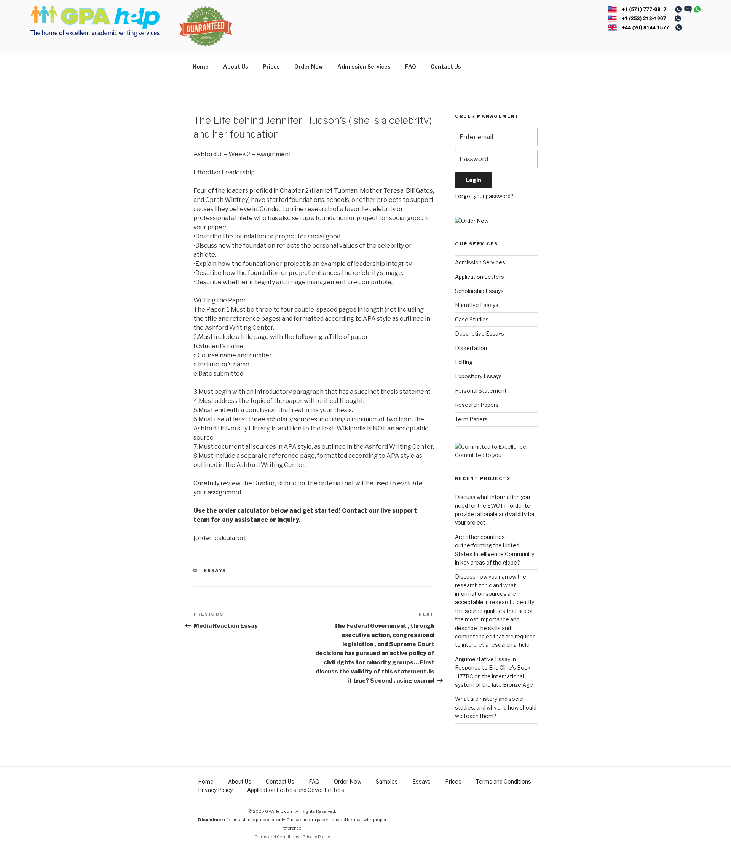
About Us (235, 66)
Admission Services (364, 66)
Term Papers (471, 419)
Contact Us (446, 66)
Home (201, 66)
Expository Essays (478, 376)
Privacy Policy (215, 790)
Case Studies (472, 319)
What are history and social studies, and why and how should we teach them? (495, 707)
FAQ (410, 66)
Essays (215, 570)
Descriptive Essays (479, 333)
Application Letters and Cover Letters (295, 790)
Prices (271, 66)
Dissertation (471, 348)
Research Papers (477, 404)
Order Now (308, 66)
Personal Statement (481, 390)
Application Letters (479, 276)
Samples (387, 781)
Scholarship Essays (479, 291)
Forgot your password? (484, 196)
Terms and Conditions (503, 781)
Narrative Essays (476, 305)
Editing (463, 362)
